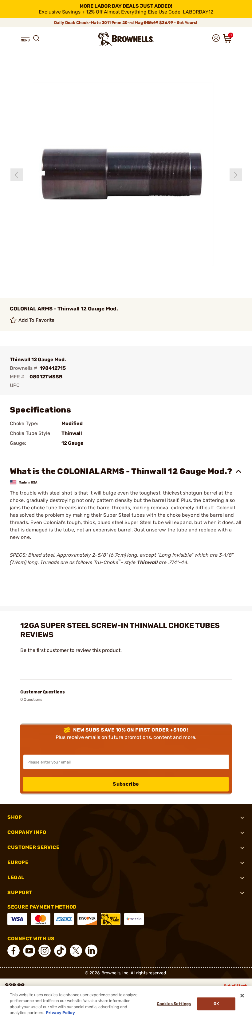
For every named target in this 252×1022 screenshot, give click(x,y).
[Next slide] (236, 174)
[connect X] (76, 951)
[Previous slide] (16, 174)
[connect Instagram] (44, 951)
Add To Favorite (36, 320)
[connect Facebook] (13, 951)
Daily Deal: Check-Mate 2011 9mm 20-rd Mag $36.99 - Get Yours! (126, 22)
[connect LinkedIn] (91, 951)
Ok (216, 1003)
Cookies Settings (174, 1003)
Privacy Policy (60, 1012)
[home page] (126, 39)
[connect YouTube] (29, 951)
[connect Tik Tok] (60, 951)
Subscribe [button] (126, 784)
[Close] (242, 995)
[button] (25, 38)
